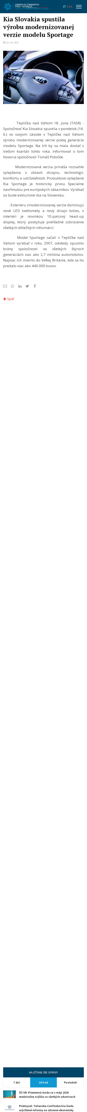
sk (70, 7)
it (64, 7)
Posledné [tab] (70, 1082)
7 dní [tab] (16, 1082)
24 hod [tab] (43, 1082)
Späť (10, 299)
